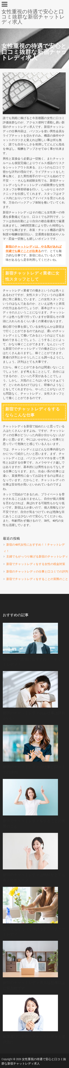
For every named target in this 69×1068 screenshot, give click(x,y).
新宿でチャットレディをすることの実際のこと (37, 579)
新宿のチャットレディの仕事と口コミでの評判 (37, 571)
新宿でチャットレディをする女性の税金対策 (35, 564)
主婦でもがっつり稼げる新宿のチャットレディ (37, 556)
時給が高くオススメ (17, 28)
